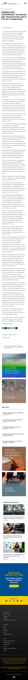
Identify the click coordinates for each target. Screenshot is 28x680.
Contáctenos (6, 616)
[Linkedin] (21, 601)
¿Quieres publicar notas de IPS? (10, 620)
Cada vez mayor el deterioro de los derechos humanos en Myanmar (13, 517)
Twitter (4, 628)
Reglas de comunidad (7, 634)
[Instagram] (14, 601)
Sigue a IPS (5, 624)
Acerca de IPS (6, 612)
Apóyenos (5, 618)
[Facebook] (6, 601)
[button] (3, 328)
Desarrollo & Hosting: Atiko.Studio (14, 674)
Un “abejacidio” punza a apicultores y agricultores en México (12, 427)
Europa (4, 646)
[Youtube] (17, 601)
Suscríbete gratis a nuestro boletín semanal (14, 580)
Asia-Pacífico (6, 644)
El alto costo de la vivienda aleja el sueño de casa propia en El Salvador (13, 556)
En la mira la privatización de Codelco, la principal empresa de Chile (12, 420)
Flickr (4, 632)
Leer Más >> (5, 415)
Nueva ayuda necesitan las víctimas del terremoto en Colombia (12, 442)
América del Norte (7, 642)
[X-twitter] (10, 601)
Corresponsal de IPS (7, 27)
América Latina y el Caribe (8, 640)
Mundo (4, 650)
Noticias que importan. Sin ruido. (14, 574)
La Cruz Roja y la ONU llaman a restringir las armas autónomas (12, 536)
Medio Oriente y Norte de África (10, 648)
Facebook (5, 630)
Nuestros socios (6, 614)
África (4, 638)
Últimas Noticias (13, 334)
